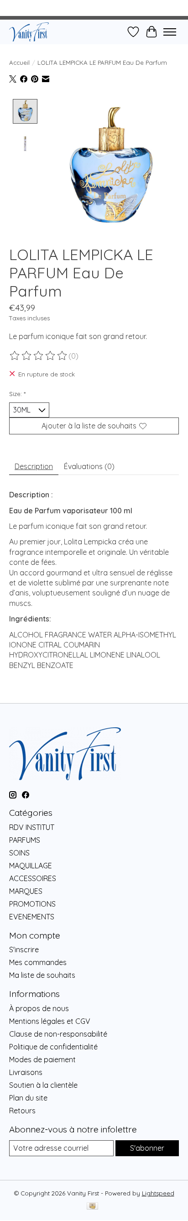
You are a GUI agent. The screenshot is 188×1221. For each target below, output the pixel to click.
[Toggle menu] (170, 32)
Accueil (19, 62)
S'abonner (147, 1148)
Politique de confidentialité (53, 1046)
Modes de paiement (42, 1059)
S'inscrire (24, 949)
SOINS (19, 852)
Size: (17, 393)
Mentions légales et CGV (49, 1021)
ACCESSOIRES (32, 878)
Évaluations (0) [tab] (89, 466)
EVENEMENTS (31, 916)
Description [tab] (34, 466)
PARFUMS (24, 840)
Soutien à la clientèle (43, 1085)
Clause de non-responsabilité (58, 1033)
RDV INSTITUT (31, 827)
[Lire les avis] (38, 355)
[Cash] (92, 1206)
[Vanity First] (29, 31)
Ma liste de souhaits (42, 975)
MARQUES (25, 891)
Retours (22, 1110)
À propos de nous (39, 1008)
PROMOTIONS (32, 903)
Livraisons (25, 1072)
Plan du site (28, 1097)
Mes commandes (38, 962)
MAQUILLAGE (30, 865)
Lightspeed (158, 1193)
